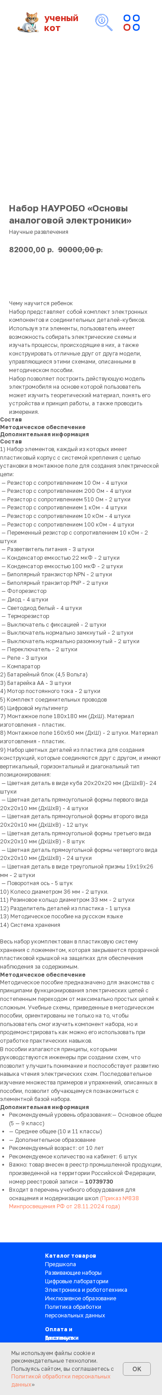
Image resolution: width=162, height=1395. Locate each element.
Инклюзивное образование (80, 1298)
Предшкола (60, 1264)
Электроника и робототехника (86, 1289)
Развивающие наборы (73, 1272)
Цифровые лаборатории (76, 1281)
